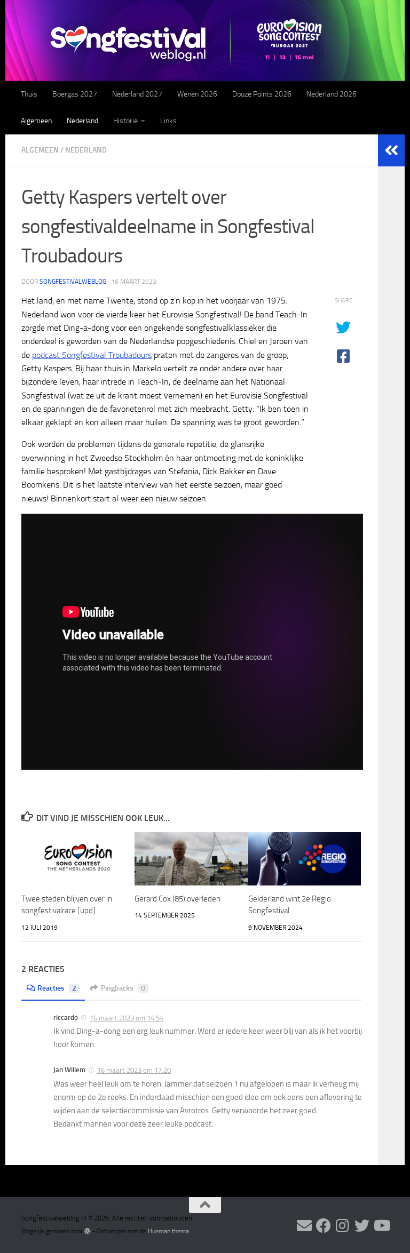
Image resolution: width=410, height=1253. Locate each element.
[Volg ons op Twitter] (361, 1225)
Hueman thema (168, 1231)
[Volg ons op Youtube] (381, 1225)
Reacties (56, 988)
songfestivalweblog (73, 281)
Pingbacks (123, 988)
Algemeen (36, 120)
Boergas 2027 (74, 94)
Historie (125, 120)
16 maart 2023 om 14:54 (126, 1018)
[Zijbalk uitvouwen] (391, 150)
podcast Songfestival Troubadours (92, 355)
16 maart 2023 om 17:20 (134, 1070)
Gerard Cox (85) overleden (177, 899)
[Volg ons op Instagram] (342, 1225)
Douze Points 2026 (261, 94)
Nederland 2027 (137, 94)
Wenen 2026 (197, 94)
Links (168, 120)
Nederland (82, 120)
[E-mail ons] (304, 1225)
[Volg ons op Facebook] (323, 1225)
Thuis (29, 94)
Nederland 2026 (331, 94)
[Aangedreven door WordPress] (87, 1231)
